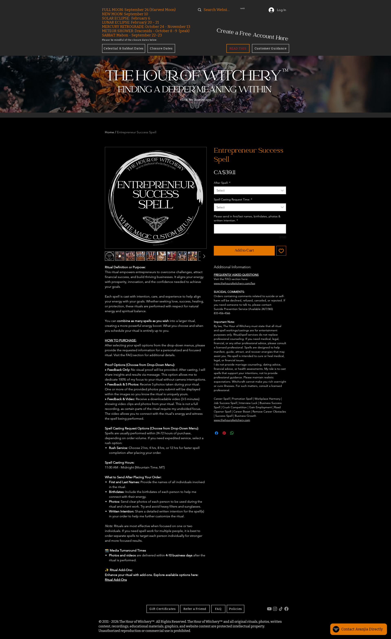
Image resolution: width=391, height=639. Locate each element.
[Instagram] (275, 609)
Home (109, 132)
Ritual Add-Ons (116, 580)
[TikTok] (280, 609)
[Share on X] (239, 433)
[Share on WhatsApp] (232, 433)
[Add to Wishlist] (281, 251)
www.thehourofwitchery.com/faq (234, 283)
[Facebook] (286, 609)
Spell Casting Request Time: (233, 199)
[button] (250, 8)
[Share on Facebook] (216, 433)
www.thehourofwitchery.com (232, 420)
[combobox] (250, 190)
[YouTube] (269, 609)
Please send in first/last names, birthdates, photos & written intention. (247, 218)
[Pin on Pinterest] (224, 433)
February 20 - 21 (145, 22)
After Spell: (222, 183)
